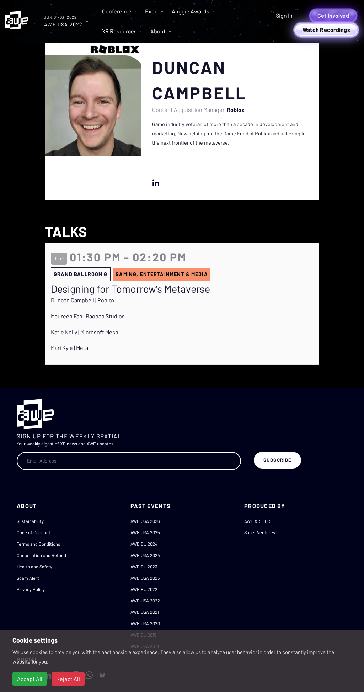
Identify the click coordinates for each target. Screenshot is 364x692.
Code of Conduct (33, 532)
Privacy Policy (31, 589)
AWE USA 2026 (145, 521)
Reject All (68, 678)
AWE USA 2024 (145, 555)
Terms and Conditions (38, 544)
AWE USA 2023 (145, 578)
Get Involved (333, 15)
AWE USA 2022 (145, 601)
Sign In (284, 15)
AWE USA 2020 (145, 623)
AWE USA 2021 (144, 612)
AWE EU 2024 (143, 544)
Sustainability (30, 521)
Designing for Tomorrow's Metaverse (130, 289)
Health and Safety (34, 566)
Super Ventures (259, 532)
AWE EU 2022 (143, 589)
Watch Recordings (326, 29)
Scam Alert (28, 578)
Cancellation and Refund (41, 555)
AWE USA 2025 (145, 532)
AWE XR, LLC (257, 521)
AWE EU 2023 (143, 566)
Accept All (29, 678)
